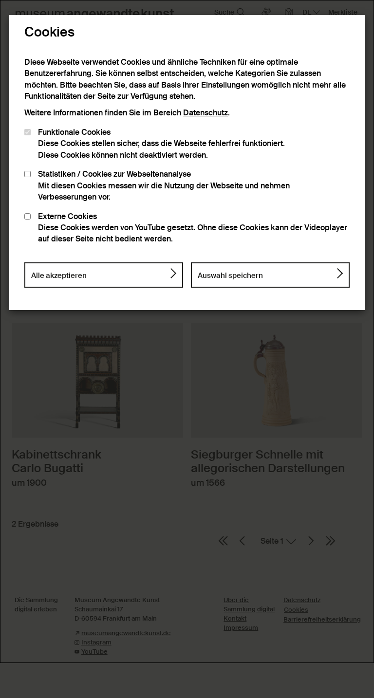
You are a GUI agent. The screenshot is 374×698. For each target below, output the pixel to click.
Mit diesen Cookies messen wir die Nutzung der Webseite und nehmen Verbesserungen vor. (164, 185)
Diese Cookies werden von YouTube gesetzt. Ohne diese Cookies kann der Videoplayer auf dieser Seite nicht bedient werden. (192, 228)
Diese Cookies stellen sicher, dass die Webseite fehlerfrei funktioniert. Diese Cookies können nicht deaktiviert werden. (161, 144)
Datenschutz (205, 113)
